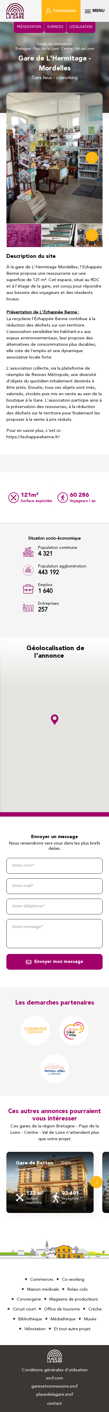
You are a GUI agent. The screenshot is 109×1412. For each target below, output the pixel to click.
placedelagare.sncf (54, 1395)
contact (54, 1404)
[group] (50, 1182)
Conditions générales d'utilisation (54, 1370)
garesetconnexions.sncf (54, 1386)
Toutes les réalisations (54, 44)
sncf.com (54, 1378)
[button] (92, 158)
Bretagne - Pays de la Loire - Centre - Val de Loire (54, 49)
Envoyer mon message (58, 962)
